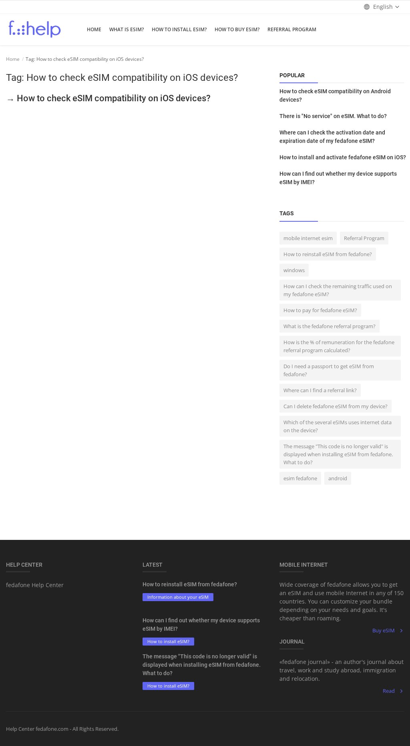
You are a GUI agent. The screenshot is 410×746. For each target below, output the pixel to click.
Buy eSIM (383, 630)
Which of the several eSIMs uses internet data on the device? (337, 426)
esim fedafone (300, 478)
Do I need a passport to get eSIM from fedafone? (328, 370)
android (337, 478)
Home (94, 29)
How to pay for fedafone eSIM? (320, 310)
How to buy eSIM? (237, 29)
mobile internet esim (308, 238)
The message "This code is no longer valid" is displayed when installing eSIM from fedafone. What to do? (338, 454)
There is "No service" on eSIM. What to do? (333, 116)
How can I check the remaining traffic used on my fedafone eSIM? (337, 290)
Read (389, 690)
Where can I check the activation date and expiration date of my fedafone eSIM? (332, 136)
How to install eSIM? (179, 29)
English (383, 6)
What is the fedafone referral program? (329, 326)
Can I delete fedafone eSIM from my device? (335, 406)
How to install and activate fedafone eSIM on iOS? (342, 157)
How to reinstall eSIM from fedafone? (327, 254)
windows (294, 270)
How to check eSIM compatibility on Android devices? (335, 95)
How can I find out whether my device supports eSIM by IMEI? (338, 177)
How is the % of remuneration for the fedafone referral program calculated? (338, 346)
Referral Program (291, 29)
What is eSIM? (126, 29)
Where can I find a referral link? (320, 390)
